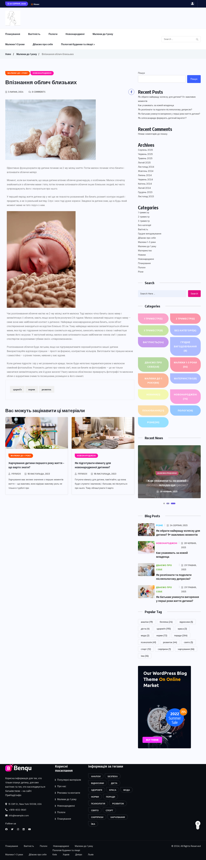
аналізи (147, 621)
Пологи (53, 34)
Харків (66, 854)
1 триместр (143, 212)
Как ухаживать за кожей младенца (156, 105)
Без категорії (144, 225)
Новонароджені (75, 34)
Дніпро (78, 854)
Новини (142, 254)
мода (145, 635)
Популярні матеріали (69, 779)
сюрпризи (164, 649)
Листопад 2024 (146, 166)
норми (31, 389)
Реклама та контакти (68, 792)
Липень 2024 (145, 175)
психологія (148, 642)
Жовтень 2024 (145, 171)
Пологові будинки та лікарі (77, 44)
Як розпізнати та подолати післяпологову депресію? (75, 4)
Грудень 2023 (145, 192)
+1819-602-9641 (17, 809)
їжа (145, 655)
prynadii (16, 473)
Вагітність (34, 34)
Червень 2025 (145, 154)
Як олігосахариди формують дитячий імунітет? (162, 118)
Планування (12, 34)
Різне (140, 271)
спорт (146, 649)
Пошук (141, 73)
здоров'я (17, 389)
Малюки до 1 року (103, 34)
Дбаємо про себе (43, 44)
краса (182, 628)
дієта (145, 628)
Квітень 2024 (145, 183)
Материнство (145, 250)
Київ (54, 854)
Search (194, 293)
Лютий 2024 (144, 188)
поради (180, 635)
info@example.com (18, 815)
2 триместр (143, 216)
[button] (164, 503)
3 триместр (144, 220)
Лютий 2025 (144, 162)
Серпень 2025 (145, 149)
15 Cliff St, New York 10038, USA (25, 804)
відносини (186, 621)
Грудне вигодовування (149, 233)
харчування (186, 649)
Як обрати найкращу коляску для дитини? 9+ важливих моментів (167, 99)
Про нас (61, 786)
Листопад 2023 (146, 196)
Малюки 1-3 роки (15, 44)
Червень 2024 (145, 179)
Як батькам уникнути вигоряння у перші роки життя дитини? (169, 113)
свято (188, 642)
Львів (90, 854)
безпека (166, 621)
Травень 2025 (145, 158)
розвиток (46, 389)
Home (8, 54)
